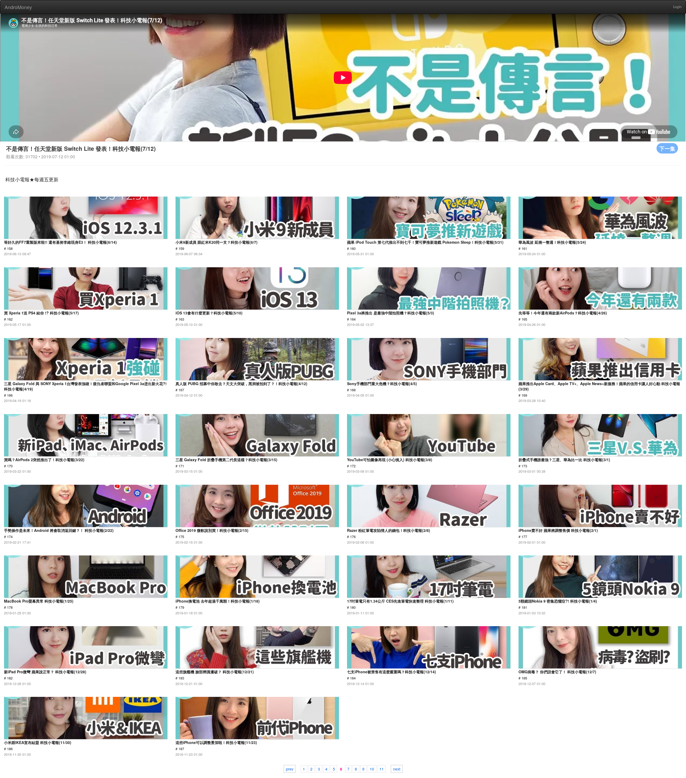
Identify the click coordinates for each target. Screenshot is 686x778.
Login (677, 7)
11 (381, 769)
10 (372, 769)
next (396, 769)
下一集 (667, 148)
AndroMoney (18, 6)
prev (289, 769)
